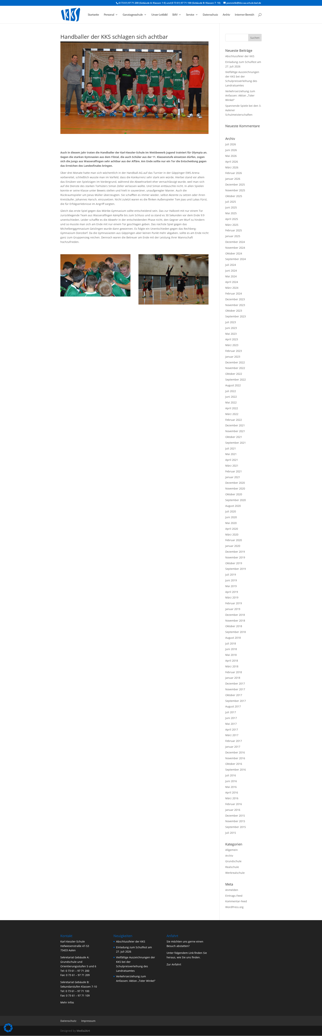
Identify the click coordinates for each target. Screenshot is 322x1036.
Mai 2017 (231, 723)
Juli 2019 (230, 574)
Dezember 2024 (235, 242)
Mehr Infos (67, 1002)
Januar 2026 (232, 178)
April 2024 (231, 282)
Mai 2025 (231, 213)
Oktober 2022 (233, 374)
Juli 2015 (230, 832)
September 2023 (235, 316)
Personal (109, 14)
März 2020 (231, 534)
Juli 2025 (230, 201)
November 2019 (235, 557)
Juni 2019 (231, 580)
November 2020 (235, 488)
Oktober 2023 (233, 310)
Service (190, 14)
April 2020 (231, 528)
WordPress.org (234, 907)
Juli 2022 (230, 391)
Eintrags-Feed (233, 895)
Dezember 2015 (235, 815)
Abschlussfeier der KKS (239, 56)
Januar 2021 (232, 477)
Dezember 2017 (235, 683)
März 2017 (231, 735)
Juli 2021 (230, 448)
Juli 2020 (230, 511)
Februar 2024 (233, 293)
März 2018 (231, 666)
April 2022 (231, 408)
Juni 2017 (231, 718)
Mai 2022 (231, 402)
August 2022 (233, 385)
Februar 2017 (233, 741)
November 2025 (235, 190)
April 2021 (231, 460)
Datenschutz (210, 14)
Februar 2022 (233, 420)
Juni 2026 (231, 150)
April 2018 (231, 660)
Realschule (232, 867)
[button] (8, 1028)
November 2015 (235, 821)
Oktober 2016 (233, 764)
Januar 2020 (232, 546)
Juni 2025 (231, 207)
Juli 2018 (230, 643)
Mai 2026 (231, 156)
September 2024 (235, 259)
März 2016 (231, 798)
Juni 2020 (231, 517)
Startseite (93, 14)
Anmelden (231, 890)
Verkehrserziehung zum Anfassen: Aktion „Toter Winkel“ (240, 95)
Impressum (88, 1021)
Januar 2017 (232, 746)
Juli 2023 (230, 322)
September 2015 (235, 827)
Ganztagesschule (133, 14)
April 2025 (231, 219)
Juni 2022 (231, 396)
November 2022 (235, 368)
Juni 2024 (231, 270)
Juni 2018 (231, 649)
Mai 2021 (231, 454)
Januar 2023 (232, 356)
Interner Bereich (244, 14)
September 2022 (235, 379)
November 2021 (235, 431)
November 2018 (235, 620)
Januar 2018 (232, 677)
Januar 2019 (232, 609)
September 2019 (235, 569)
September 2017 (235, 701)
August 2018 (233, 637)
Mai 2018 (231, 655)
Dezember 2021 (235, 425)
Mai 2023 (231, 333)
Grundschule (233, 861)
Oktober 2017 (233, 695)
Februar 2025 (233, 230)
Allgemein (231, 850)
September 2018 (235, 632)
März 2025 (231, 224)
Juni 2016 (231, 781)
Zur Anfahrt (174, 964)
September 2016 (235, 769)
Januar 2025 (232, 236)
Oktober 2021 (233, 437)
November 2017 (235, 689)
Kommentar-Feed (236, 901)
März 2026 (231, 167)
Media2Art (83, 1030)
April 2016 (231, 792)
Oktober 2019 (233, 563)
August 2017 (233, 706)
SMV (174, 14)
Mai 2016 (231, 787)
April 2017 (231, 729)
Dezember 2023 (235, 299)
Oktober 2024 (233, 253)
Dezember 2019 (235, 551)
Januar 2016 (232, 810)
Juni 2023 (231, 328)
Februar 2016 (233, 804)
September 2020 (235, 500)
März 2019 (231, 597)
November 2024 (235, 247)
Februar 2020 (233, 540)
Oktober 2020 (233, 494)
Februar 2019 (233, 603)
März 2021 (231, 465)
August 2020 (233, 506)
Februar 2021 (233, 471)
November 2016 (235, 758)
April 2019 (231, 592)
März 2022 (231, 414)
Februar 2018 (233, 672)
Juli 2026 (230, 144)
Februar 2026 (233, 173)
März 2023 (231, 345)
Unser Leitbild (159, 14)
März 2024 (231, 287)
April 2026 (231, 161)
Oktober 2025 (233, 196)
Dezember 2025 (235, 184)
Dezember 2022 (235, 362)
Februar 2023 (233, 351)
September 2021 (235, 442)
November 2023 (235, 305)
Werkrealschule (235, 873)
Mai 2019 (231, 586)
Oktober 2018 (233, 626)
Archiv (226, 14)
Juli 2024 (230, 265)
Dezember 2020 (235, 482)
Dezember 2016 (235, 752)
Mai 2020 (231, 523)
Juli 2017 (230, 712)
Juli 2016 (230, 775)
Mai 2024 (231, 276)
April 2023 (231, 339)
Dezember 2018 (235, 615)
